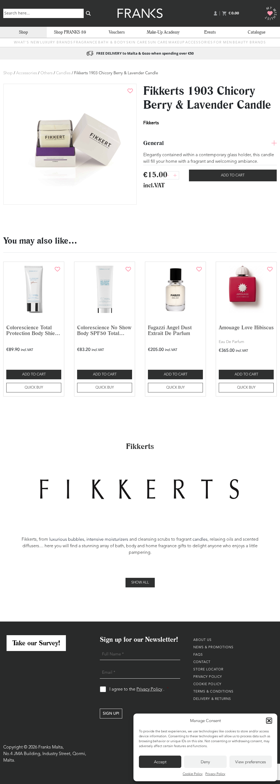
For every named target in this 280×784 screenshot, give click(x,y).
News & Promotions (213, 647)
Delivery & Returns (212, 699)
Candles (63, 73)
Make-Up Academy (163, 32)
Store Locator (208, 669)
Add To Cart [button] (34, 374)
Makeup (176, 42)
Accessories (199, 42)
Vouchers (117, 32)
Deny (205, 762)
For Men (223, 42)
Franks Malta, (51, 747)
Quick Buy (34, 387)
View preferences (250, 762)
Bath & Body (112, 42)
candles (200, 539)
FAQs (198, 654)
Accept (160, 762)
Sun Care (158, 42)
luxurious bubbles (66, 539)
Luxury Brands (56, 42)
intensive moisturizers (107, 539)
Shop (23, 32)
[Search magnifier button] (88, 13)
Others (46, 73)
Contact (202, 662)
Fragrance (86, 42)
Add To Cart (232, 175)
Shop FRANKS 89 (70, 32)
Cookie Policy (193, 774)
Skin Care (136, 42)
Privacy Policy (215, 774)
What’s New (27, 42)
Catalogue (257, 32)
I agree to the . (139, 689)
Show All (140, 582)
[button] (269, 720)
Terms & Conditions (213, 691)
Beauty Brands (249, 42)
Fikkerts (151, 122)
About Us (202, 640)
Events (210, 32)
